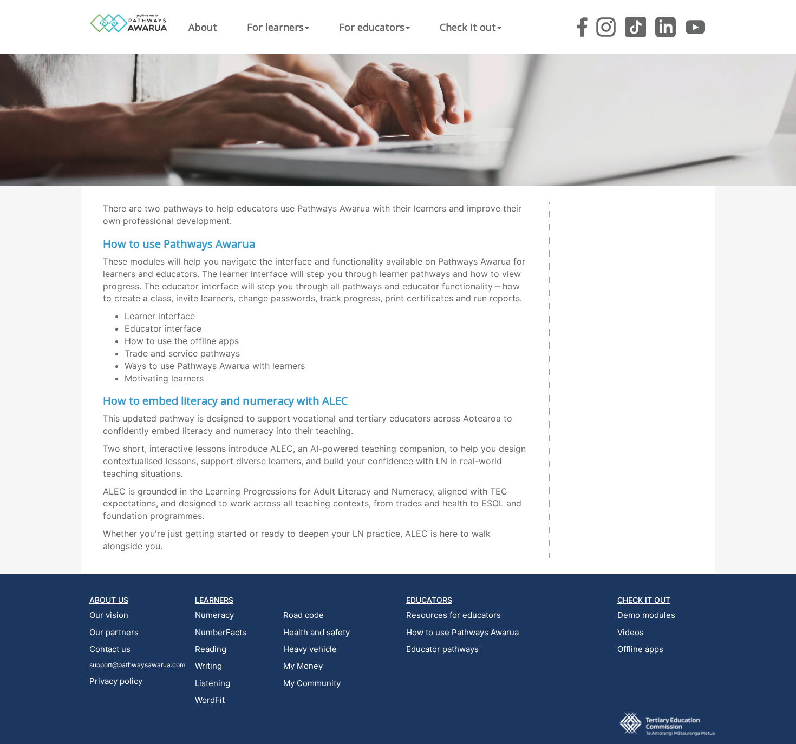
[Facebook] (582, 27)
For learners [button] (275, 27)
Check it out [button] (468, 27)
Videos (630, 632)
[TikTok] (636, 27)
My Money (303, 666)
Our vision (108, 615)
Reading (210, 649)
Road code (303, 615)
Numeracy (214, 615)
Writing (208, 666)
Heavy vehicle (310, 649)
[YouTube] (695, 27)
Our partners (114, 632)
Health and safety (316, 632)
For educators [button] (371, 27)
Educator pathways (442, 649)
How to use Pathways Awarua (462, 632)
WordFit (210, 700)
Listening (212, 683)
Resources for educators (453, 615)
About (202, 27)
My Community (312, 683)
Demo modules (646, 615)
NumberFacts (220, 632)
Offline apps (640, 649)
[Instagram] (606, 27)
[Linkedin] (665, 27)
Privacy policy (115, 681)
